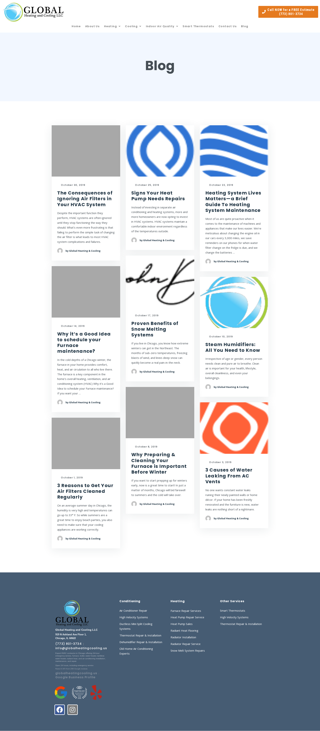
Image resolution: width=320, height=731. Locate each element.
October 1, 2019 (71, 477)
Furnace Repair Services (186, 611)
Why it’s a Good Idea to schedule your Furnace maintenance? (84, 342)
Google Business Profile (75, 677)
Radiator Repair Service (186, 644)
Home (76, 26)
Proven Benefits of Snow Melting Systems (155, 329)
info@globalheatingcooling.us (81, 648)
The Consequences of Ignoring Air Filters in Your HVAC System (85, 198)
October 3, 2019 (219, 462)
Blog (244, 26)
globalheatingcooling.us (76, 673)
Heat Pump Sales (182, 624)
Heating (110, 26)
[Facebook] (59, 710)
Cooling (131, 26)
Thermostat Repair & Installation (140, 635)
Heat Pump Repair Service (187, 617)
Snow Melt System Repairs (188, 650)
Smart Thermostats (198, 26)
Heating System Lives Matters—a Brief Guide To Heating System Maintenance (233, 201)
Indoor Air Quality (160, 26)
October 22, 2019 (220, 185)
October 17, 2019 (146, 315)
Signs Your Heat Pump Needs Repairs (158, 196)
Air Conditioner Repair (133, 610)
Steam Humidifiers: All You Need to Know (232, 347)
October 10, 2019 (220, 336)
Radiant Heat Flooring (184, 630)
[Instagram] (72, 710)
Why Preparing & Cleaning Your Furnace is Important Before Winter (159, 463)
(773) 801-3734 (68, 644)
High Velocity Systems (133, 617)
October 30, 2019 (72, 185)
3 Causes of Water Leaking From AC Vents (228, 475)
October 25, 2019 (146, 185)
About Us (92, 26)
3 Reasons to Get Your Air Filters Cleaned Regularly (85, 491)
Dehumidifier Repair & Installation (140, 642)
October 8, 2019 (145, 446)
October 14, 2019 (72, 326)
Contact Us (228, 26)
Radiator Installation (183, 637)
